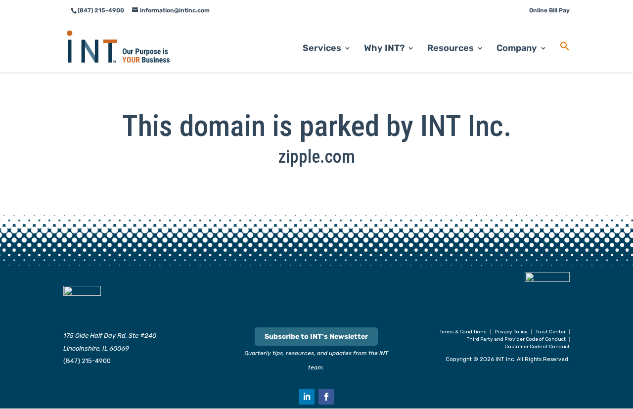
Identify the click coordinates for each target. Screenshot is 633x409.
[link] (118, 46)
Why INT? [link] (384, 49)
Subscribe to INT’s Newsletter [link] (316, 336)
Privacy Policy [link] (511, 332)
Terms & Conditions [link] (463, 332)
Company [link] (517, 49)
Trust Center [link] (551, 332)
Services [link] (322, 49)
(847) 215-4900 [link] (87, 360)
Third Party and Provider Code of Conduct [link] (516, 339)
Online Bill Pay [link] (549, 10)
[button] (307, 397)
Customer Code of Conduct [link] (537, 347)
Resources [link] (450, 49)
